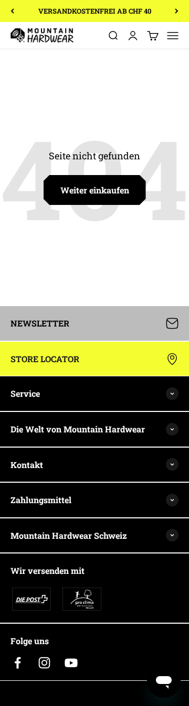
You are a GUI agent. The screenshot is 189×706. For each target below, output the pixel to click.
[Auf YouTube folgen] (71, 663)
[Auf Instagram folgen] (44, 663)
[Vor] (176, 11)
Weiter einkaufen (94, 189)
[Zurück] (12, 11)
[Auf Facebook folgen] (17, 663)
